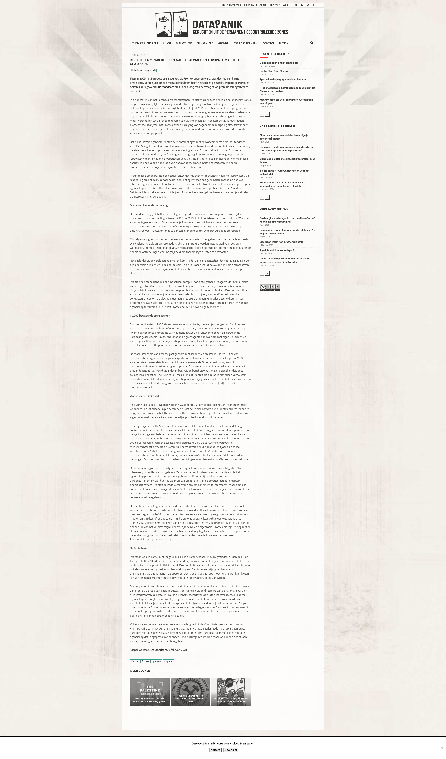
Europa (134, 661)
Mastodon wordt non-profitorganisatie (281, 241)
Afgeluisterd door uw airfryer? (277, 250)
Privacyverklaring (255, 4)
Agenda (223, 43)
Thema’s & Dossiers (145, 43)
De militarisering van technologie (279, 62)
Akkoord (215, 750)
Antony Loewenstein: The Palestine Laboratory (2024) (149, 700)
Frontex (145, 661)
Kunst (167, 43)
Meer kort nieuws (274, 209)
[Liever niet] (441, 747)
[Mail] (296, 5)
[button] (312, 43)
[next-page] (138, 711)
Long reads (150, 70)
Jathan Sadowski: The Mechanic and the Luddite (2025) (190, 698)
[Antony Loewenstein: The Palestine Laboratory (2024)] (150, 692)
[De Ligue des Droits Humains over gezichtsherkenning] (231, 692)
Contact (275, 4)
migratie (168, 661)
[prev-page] (132, 711)
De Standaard (166, 87)
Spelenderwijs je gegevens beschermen (283, 79)
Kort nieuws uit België (277, 126)
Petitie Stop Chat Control (274, 71)
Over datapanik (231, 4)
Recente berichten (275, 54)
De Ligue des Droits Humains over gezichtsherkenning (231, 700)
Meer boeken (140, 671)
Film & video (205, 43)
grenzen (157, 661)
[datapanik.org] (223, 23)
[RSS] (302, 5)
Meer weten (247, 743)
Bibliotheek (184, 43)
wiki (285, 4)
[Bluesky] (307, 5)
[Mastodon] (313, 5)
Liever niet (231, 750)
